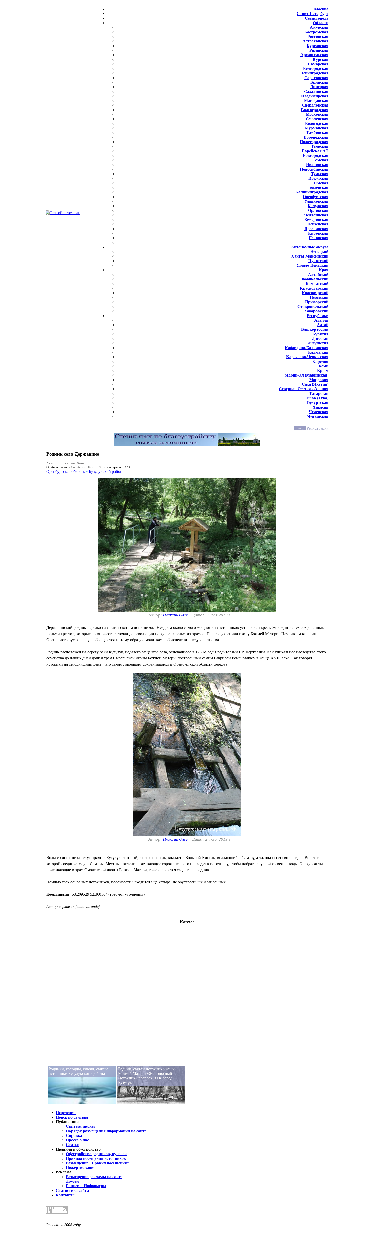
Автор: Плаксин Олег (65, 463)
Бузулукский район (105, 471)
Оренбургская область (65, 471)
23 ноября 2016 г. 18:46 (85, 467)
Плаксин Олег (176, 615)
